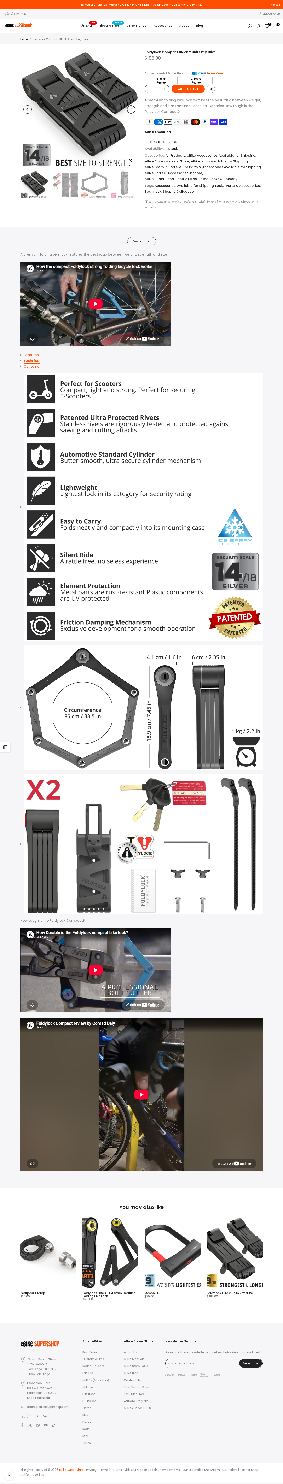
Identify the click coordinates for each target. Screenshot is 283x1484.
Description (142, 241)
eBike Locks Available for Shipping (219, 161)
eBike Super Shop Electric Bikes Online (176, 178)
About (184, 26)
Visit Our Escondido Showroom (198, 1470)
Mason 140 (153, 1293)
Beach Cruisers (93, 1366)
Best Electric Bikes (136, 1387)
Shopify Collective (178, 191)
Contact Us (132, 1380)
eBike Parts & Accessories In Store (173, 173)
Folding (87, 1422)
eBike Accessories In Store (167, 161)
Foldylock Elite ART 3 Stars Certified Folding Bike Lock (109, 1294)
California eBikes (32, 1475)
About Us (130, 1352)
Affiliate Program (136, 1401)
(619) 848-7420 (17, 14)
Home (24, 39)
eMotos (87, 1387)
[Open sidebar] (5, 747)
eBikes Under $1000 (137, 1408)
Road (86, 1429)
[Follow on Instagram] (38, 1425)
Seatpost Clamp (32, 1293)
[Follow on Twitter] (30, 1425)
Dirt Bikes (88, 1394)
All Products (175, 155)
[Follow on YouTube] (46, 1425)
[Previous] (27, 109)
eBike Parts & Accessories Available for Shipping (220, 167)
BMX (85, 1415)
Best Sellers (90, 1352)
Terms (103, 1470)
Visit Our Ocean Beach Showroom (148, 1470)
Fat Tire (87, 1373)
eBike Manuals (134, 1359)
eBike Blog (131, 1373)
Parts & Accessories (243, 185)
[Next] (131, 109)
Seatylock (153, 191)
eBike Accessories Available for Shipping (221, 155)
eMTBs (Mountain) (95, 1380)
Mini (85, 1436)
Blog (199, 26)
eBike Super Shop (71, 1470)
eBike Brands (136, 26)
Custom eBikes (93, 1359)
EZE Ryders (229, 1470)
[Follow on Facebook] (22, 1425)
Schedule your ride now (165, 4)
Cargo (86, 1408)
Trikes (86, 1443)
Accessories (163, 26)
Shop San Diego (39, 1374)
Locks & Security (223, 178)
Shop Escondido (38, 1398)
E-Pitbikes (89, 1401)
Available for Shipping (195, 185)
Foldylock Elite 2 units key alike (230, 1293)
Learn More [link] (215, 73)
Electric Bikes (111, 25)
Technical (32, 360)
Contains (31, 366)
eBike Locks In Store (161, 167)
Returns (116, 1470)
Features (31, 355)
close (8, 5)
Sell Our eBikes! (134, 1394)
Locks (220, 185)
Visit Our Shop (271, 14)
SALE (91, 25)
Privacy (91, 1470)
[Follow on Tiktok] (54, 1425)
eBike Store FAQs (136, 1366)
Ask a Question (158, 132)
